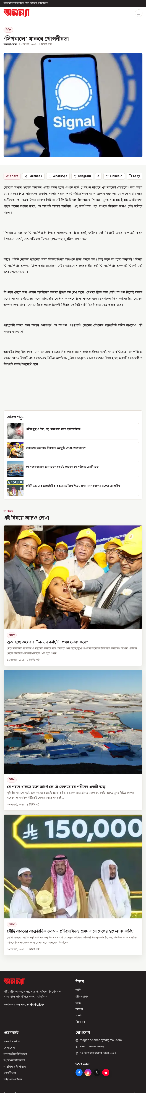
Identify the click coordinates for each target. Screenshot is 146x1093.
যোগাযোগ (9, 1048)
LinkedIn (116, 176)
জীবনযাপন (81, 997)
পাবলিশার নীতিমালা (15, 1067)
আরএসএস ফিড (13, 1080)
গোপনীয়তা (10, 1073)
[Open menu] (138, 13)
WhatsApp (60, 176)
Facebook (35, 176)
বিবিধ (8, 29)
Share (14, 176)
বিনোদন (80, 1022)
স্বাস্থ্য (78, 1003)
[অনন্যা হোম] (17, 13)
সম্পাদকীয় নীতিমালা (15, 1054)
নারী (77, 991)
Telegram (84, 176)
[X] (96, 1072)
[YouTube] (105, 1072)
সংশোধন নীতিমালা (14, 1061)
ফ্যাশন (79, 1009)
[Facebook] (79, 1072)
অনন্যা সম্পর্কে (12, 1042)
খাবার (78, 1016)
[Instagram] (88, 1072)
